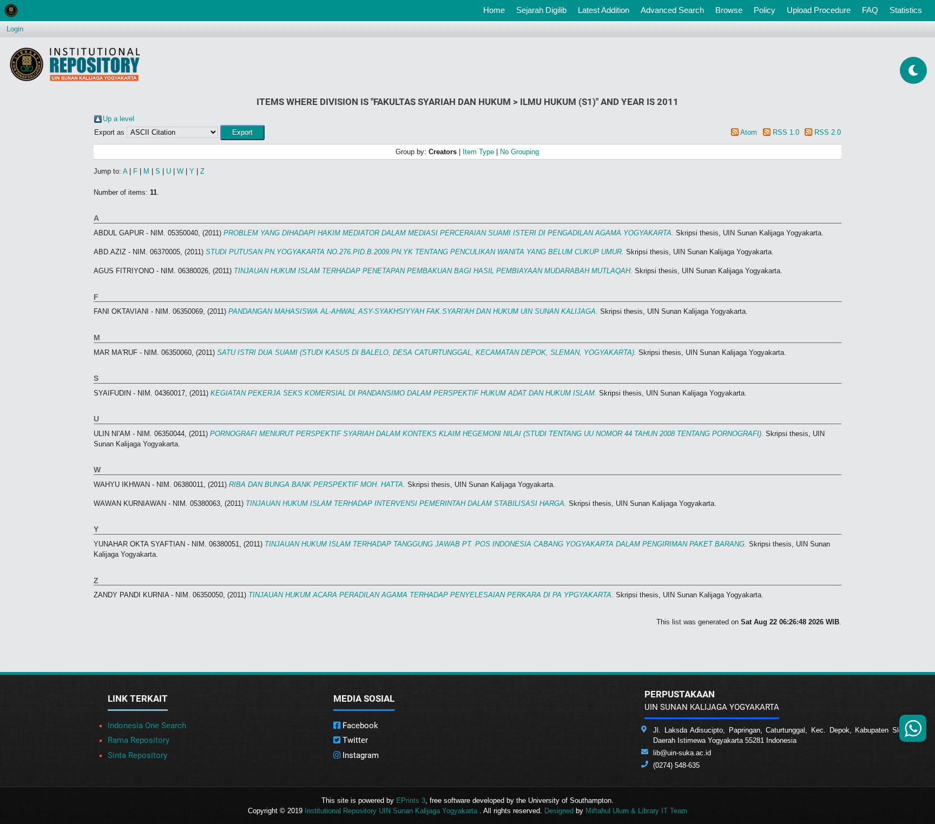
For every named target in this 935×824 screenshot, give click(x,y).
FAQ (870, 10)
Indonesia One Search (147, 725)
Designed (559, 811)
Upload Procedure (819, 10)
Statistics (906, 10)
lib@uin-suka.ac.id (682, 753)
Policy (764, 10)
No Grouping (519, 152)
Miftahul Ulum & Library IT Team (636, 811)
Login (14, 29)
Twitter (354, 740)
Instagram (359, 755)
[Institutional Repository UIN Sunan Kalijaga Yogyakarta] (75, 64)
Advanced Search (672, 10)
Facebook (359, 725)
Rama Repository (138, 740)
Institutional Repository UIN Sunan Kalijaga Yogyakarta (392, 811)
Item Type (478, 152)
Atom (748, 132)
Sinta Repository (137, 755)
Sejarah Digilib (541, 10)
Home (496, 10)
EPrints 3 (410, 800)
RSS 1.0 (786, 132)
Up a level (118, 119)
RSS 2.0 (827, 132)
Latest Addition (603, 10)
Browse (728, 10)
